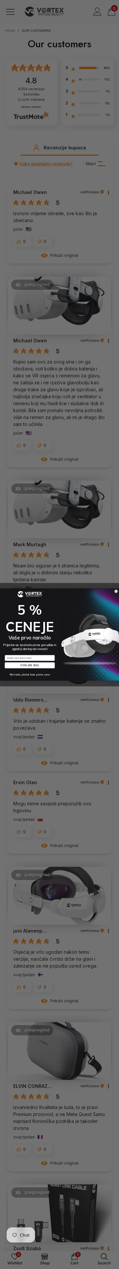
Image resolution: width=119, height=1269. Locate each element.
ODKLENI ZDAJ (29, 665)
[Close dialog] (116, 591)
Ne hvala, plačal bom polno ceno (30, 674)
